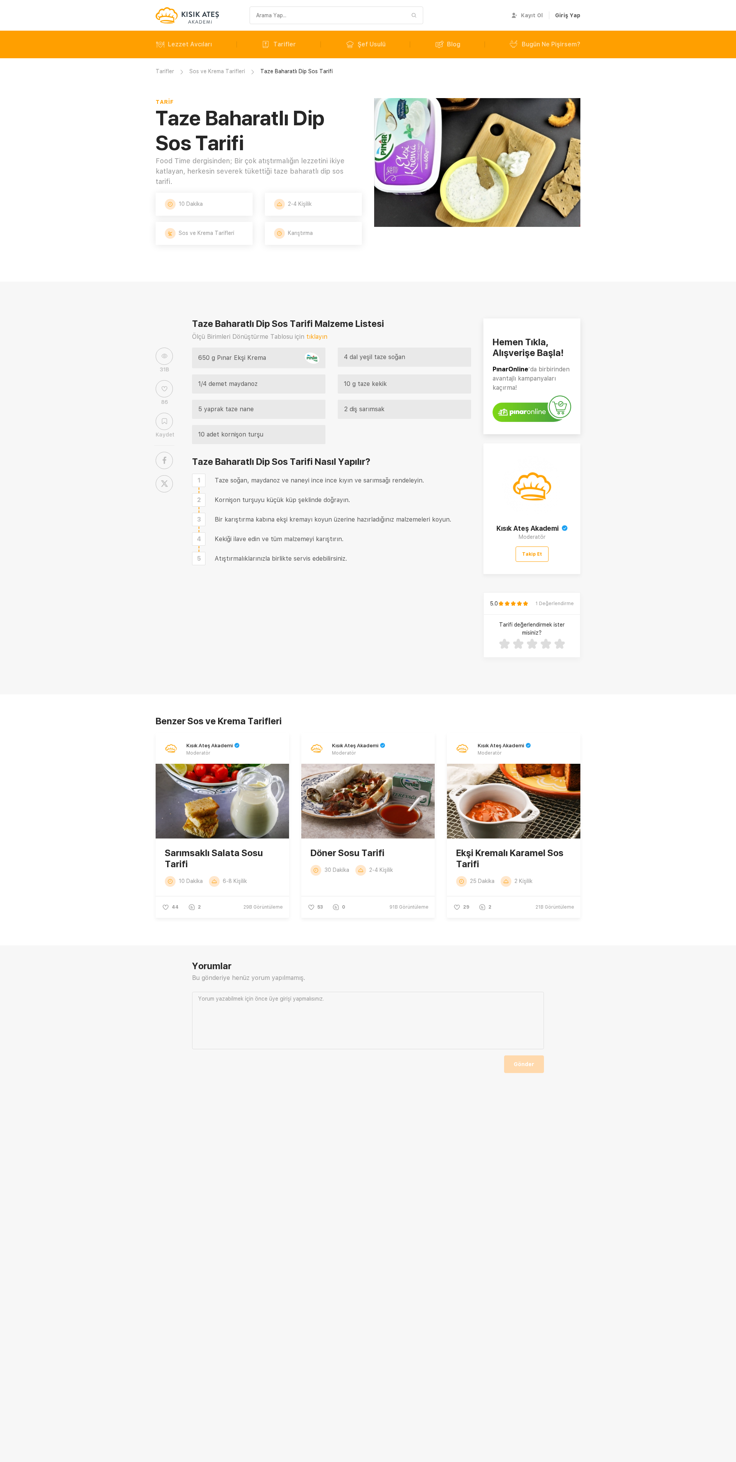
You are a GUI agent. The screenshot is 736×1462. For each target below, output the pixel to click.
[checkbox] (198, 480)
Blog (453, 44)
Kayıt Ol (532, 15)
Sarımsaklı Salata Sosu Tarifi (214, 858)
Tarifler (284, 44)
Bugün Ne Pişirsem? (551, 44)
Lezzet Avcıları (190, 44)
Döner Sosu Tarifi (347, 852)
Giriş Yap (567, 15)
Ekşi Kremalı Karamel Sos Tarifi (510, 858)
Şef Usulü (372, 44)
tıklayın (316, 336)
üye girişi (280, 999)
